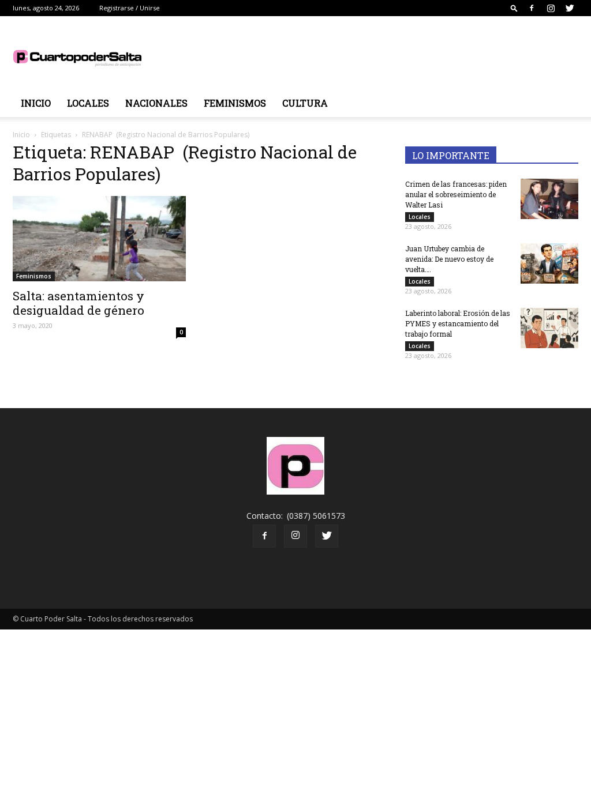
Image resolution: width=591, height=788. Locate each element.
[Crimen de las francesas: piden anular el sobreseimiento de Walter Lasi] (549, 199)
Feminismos (235, 103)
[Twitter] (569, 8)
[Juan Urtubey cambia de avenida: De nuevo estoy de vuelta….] (549, 263)
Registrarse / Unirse (129, 7)
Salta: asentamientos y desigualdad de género (78, 303)
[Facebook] (531, 8)
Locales (88, 103)
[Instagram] (550, 8)
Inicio (36, 103)
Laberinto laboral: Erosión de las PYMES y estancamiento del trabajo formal (457, 323)
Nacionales (156, 103)
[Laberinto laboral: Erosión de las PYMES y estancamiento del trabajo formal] (549, 328)
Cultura (305, 103)
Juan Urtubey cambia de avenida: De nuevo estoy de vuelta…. (449, 259)
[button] (514, 7)
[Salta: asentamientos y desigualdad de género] (99, 238)
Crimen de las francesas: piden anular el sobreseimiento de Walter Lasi (456, 194)
